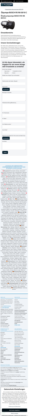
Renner (7, 385)
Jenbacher (12, 379)
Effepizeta (19, 334)
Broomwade (14, 370)
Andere (13, 73)
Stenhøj (17, 386)
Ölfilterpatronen (17, 356)
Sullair (23, 386)
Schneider (10, 386)
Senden (5, 152)
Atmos (19, 367)
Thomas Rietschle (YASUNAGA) (6, 338)
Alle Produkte (16, 301)
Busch (17, 370)
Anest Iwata (16, 331)
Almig (9, 367)
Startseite (16, 299)
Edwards (16, 334)
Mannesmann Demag (12, 382)
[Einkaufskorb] (23, 4)
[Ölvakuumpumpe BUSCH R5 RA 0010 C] (8, 25)
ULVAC (20, 341)
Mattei (19, 382)
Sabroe (2, 386)
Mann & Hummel (5, 382)
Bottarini (10, 370)
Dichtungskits (16, 358)
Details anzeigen (14, 413)
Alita (1, 344)
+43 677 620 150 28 (5, 307)
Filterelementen (17, 350)
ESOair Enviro (3, 334)
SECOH (2, 337)
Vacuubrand (16, 343)
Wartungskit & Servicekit (18, 347)
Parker (2, 385)
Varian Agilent (21, 343)
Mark (17, 382)
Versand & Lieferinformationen (19, 311)
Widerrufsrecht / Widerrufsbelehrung (20, 313)
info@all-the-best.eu (7, 306)
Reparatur (6, 73)
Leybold (18, 337)
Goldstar (10, 376)
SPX (15, 386)
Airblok (4, 367)
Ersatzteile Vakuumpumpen (19, 305)
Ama (12, 367)
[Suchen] (19, 4)
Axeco (21, 367)
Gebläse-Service (17, 308)
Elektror (22, 334)
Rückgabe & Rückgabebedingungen (20, 310)
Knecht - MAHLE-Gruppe (22, 379)
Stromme (20, 386)
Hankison (15, 376)
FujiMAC (2, 362)
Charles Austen (3, 341)
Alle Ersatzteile (16, 302)
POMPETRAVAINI (23, 338)
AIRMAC (2, 340)
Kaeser (16, 379)
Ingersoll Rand (3, 379)
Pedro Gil (21, 337)
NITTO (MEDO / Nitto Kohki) (5, 359)
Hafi (12, 376)
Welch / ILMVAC (17, 344)
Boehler (5, 370)
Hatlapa (18, 376)
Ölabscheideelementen (18, 355)
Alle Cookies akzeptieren (14, 410)
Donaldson (2, 373)
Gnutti (7, 376)
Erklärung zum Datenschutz (14, 406)
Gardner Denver (3, 376)
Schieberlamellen (17, 349)
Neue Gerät (6, 71)
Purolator (4, 385)
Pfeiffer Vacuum (17, 338)
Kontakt (15, 323)
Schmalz (19, 340)
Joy (14, 379)
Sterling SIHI (16, 341)
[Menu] (26, 4)
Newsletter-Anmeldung (4, 323)
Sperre (13, 386)
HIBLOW (2, 335)
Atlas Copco (21, 331)
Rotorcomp (14, 385)
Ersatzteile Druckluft (17, 307)
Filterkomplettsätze (17, 359)
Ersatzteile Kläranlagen (18, 304)
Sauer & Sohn (5, 386)
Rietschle (10, 385)
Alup (11, 367)
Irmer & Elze (8, 379)
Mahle (2, 382)
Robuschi (16, 340)
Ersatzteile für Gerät (17, 71)
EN (8, 325)
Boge (8, 370)
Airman (7, 367)
